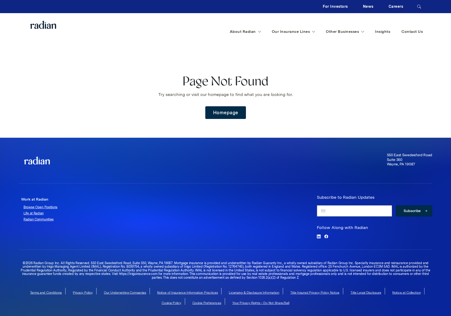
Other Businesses (342, 31)
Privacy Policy (83, 292)
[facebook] (326, 236)
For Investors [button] (335, 6)
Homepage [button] (225, 112)
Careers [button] (396, 6)
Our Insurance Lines (291, 31)
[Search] (419, 6)
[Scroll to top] (37, 160)
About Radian (243, 31)
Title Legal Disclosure (365, 292)
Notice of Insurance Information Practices (187, 292)
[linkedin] (319, 236)
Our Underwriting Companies (125, 292)
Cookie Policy (171, 303)
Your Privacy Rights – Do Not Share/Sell (260, 303)
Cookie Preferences (206, 303)
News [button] (368, 6)
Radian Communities (38, 219)
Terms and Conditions (46, 292)
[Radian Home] (52, 24)
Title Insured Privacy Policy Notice (314, 292)
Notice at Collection (406, 292)
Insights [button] (382, 31)
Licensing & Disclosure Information (254, 292)
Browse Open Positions (40, 207)
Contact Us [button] (412, 31)
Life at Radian (33, 213)
